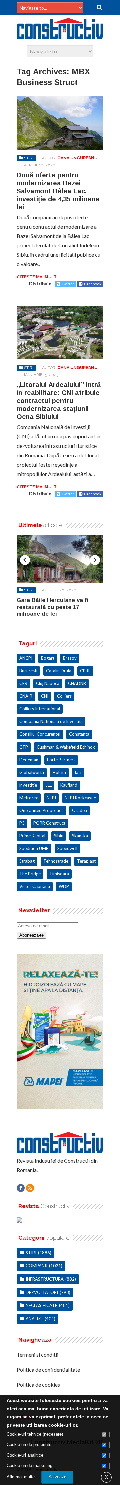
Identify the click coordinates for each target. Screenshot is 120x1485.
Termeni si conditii (37, 1354)
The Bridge (30, 873)
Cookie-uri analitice (25, 1455)
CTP (23, 747)
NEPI (51, 797)
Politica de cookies (38, 1384)
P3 (22, 823)
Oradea (79, 810)
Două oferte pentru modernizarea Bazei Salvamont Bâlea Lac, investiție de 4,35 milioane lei (58, 191)
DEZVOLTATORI (42, 1292)
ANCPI (25, 658)
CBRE (85, 670)
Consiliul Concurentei (39, 734)
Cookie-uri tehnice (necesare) (35, 1434)
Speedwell (67, 848)
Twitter (68, 283)
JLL (49, 785)
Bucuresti (28, 670)
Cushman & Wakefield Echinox (66, 747)
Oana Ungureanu (77, 158)
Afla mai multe (21, 1476)
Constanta (79, 734)
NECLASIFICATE (41, 1305)
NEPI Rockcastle (80, 797)
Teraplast (86, 861)
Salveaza (57, 1476)
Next (95, 560)
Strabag (27, 861)
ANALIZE (34, 1318)
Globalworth (31, 772)
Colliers (64, 696)
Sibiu (58, 835)
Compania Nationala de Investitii (51, 721)
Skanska (80, 835)
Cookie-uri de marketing (29, 1465)
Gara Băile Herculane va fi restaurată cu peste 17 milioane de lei (52, 607)
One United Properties (41, 810)
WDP (64, 886)
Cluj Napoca (47, 683)
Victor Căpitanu (34, 886)
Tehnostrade (55, 861)
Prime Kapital (32, 835)
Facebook (92, 283)
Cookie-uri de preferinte (29, 1444)
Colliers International (39, 708)
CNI (44, 696)
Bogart (47, 658)
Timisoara (59, 873)
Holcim (59, 772)
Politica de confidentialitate (48, 1369)
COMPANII (36, 1265)
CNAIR (25, 696)
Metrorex (28, 797)
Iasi (78, 772)
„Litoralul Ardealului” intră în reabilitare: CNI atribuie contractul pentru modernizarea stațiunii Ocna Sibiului (59, 400)
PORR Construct (49, 823)
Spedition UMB (34, 848)
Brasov (70, 658)
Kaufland (68, 785)
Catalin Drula (58, 670)
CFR (23, 683)
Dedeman (28, 759)
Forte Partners (61, 759)
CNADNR (77, 683)
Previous (25, 560)
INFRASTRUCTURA (45, 1279)
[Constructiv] (60, 36)
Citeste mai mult (37, 277)
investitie (28, 785)
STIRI (28, 158)
